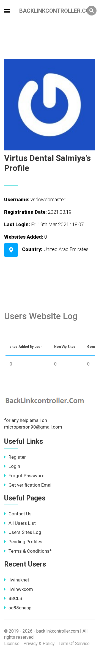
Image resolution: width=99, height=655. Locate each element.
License (12, 643)
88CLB (15, 598)
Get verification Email (31, 485)
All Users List (22, 523)
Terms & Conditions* (30, 551)
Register (17, 457)
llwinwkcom (21, 589)
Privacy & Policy (39, 643)
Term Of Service (74, 643)
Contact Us (20, 513)
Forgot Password (27, 475)
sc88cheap (20, 607)
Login (14, 466)
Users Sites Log (25, 532)
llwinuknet (19, 580)
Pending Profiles (25, 541)
